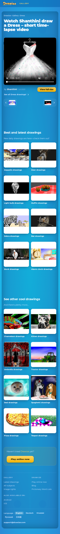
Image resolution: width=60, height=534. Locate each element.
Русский (9, 517)
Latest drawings (11, 482)
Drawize (7, 16)
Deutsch (29, 513)
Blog (34, 485)
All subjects (9, 485)
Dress (22, 16)
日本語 (18, 517)
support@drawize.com (15, 522)
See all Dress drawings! (15, 94)
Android (7, 500)
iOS (5, 503)
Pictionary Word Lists (42, 489)
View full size (46, 89)
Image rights (10, 489)
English (19, 513)
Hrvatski (40, 513)
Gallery (15, 16)
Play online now (20, 459)
